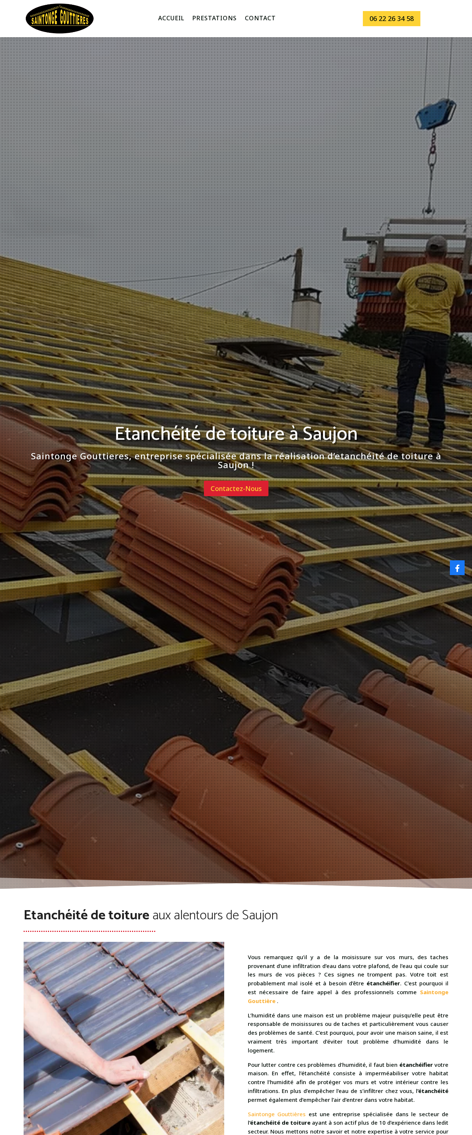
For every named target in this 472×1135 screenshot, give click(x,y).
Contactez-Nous (236, 488)
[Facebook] (457, 567)
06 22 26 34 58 (391, 18)
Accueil (171, 18)
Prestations (214, 18)
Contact (260, 18)
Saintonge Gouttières (277, 1114)
